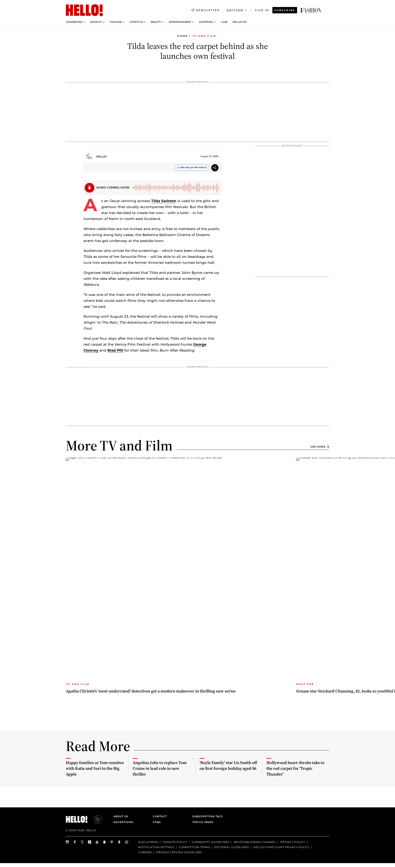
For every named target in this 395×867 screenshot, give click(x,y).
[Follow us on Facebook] (75, 842)
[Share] (214, 168)
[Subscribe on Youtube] (97, 842)
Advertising (123, 822)
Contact (160, 816)
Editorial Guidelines (231, 847)
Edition (235, 10)
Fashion (116, 22)
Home (182, 35)
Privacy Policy (292, 842)
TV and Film (204, 35)
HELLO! (101, 156)
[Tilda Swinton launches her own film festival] (311, 10)
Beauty (156, 22)
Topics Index (202, 822)
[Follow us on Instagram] (67, 842)
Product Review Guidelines (179, 852)
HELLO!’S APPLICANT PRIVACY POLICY (281, 847)
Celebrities (74, 22)
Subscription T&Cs (206, 816)
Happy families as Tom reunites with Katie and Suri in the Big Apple (95, 768)
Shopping (206, 22)
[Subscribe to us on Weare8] (119, 842)
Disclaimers (148, 842)
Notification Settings (156, 847)
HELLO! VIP (239, 22)
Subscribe (284, 10)
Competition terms (194, 847)
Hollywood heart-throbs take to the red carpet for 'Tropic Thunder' (295, 768)
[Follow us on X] (82, 842)
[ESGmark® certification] (95, 819)
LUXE (224, 22)
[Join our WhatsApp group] (126, 842)
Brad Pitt (115, 350)
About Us (120, 816)
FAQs (157, 822)
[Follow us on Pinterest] (112, 842)
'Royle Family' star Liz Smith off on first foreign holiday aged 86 (228, 765)
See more (317, 446)
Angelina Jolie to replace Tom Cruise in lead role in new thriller (160, 768)
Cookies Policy (175, 842)
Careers (145, 852)
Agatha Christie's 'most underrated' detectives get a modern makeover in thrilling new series (151, 691)
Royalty (96, 22)
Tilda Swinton (163, 201)
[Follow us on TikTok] (89, 842)
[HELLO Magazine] (84, 10)
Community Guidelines (210, 842)
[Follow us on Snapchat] (104, 842)
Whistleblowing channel (255, 842)
